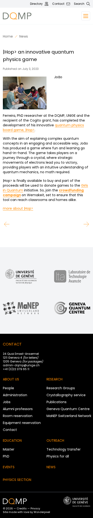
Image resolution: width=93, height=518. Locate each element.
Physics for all (57, 456)
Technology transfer (63, 449)
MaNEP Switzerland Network (68, 415)
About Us (11, 379)
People (8, 388)
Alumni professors (18, 409)
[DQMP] (30, 15)
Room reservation (17, 415)
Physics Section (17, 479)
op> (30, 208)
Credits (22, 508)
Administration (15, 395)
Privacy (35, 508)
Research (54, 379)
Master (8, 449)
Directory (36, 4)
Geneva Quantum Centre (68, 409)
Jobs (6, 402)
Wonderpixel (42, 512)
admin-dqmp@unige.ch (21, 365)
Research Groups (60, 388)
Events (9, 467)
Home (8, 36)
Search (79, 4)
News (23, 36)
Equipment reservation (22, 422)
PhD (6, 456)
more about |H (15, 208)
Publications (56, 402)
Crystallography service (66, 395)
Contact (58, 4)
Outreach (55, 440)
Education (12, 440)
